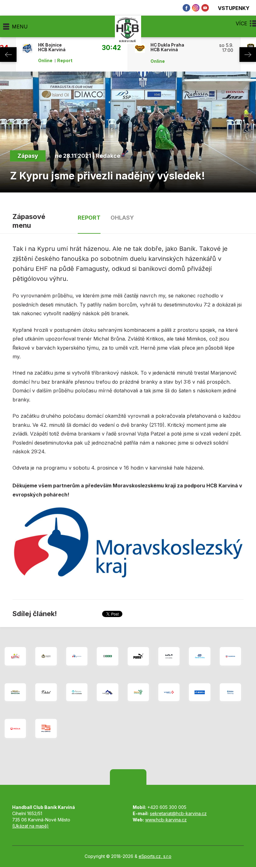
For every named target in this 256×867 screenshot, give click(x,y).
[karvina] (15, 656)
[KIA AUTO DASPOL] (169, 656)
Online (45, 60)
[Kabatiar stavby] (107, 692)
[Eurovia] (230, 656)
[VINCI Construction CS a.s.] (169, 692)
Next (247, 54)
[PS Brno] (46, 728)
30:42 (111, 47)
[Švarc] (199, 692)
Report (64, 60)
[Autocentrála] (15, 692)
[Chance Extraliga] (138, 692)
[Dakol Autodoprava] (46, 692)
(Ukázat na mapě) (30, 826)
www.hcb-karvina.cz (166, 819)
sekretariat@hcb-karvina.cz (178, 813)
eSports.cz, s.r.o (155, 856)
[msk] (76, 656)
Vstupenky (233, 8)
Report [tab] (89, 217)
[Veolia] (15, 728)
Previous (8, 54)
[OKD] (107, 656)
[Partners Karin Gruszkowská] (76, 692)
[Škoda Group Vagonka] (230, 692)
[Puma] (138, 656)
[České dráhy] (199, 656)
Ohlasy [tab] (122, 217)
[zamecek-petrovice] (46, 656)
